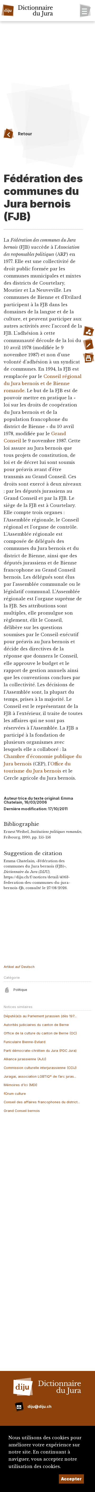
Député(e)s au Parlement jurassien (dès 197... (40, 1016)
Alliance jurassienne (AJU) (25, 1059)
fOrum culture (15, 1094)
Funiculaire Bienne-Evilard (24, 1042)
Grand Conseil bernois (22, 1111)
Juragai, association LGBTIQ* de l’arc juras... (40, 1076)
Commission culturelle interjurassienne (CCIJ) (40, 1068)
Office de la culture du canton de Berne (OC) (40, 1033)
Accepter (71, 1478)
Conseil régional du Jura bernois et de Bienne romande (43, 383)
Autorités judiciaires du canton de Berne (36, 1025)
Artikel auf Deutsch (19, 967)
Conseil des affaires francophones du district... (42, 1102)
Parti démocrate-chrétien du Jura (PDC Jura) (40, 1051)
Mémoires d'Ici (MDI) (20, 1085)
